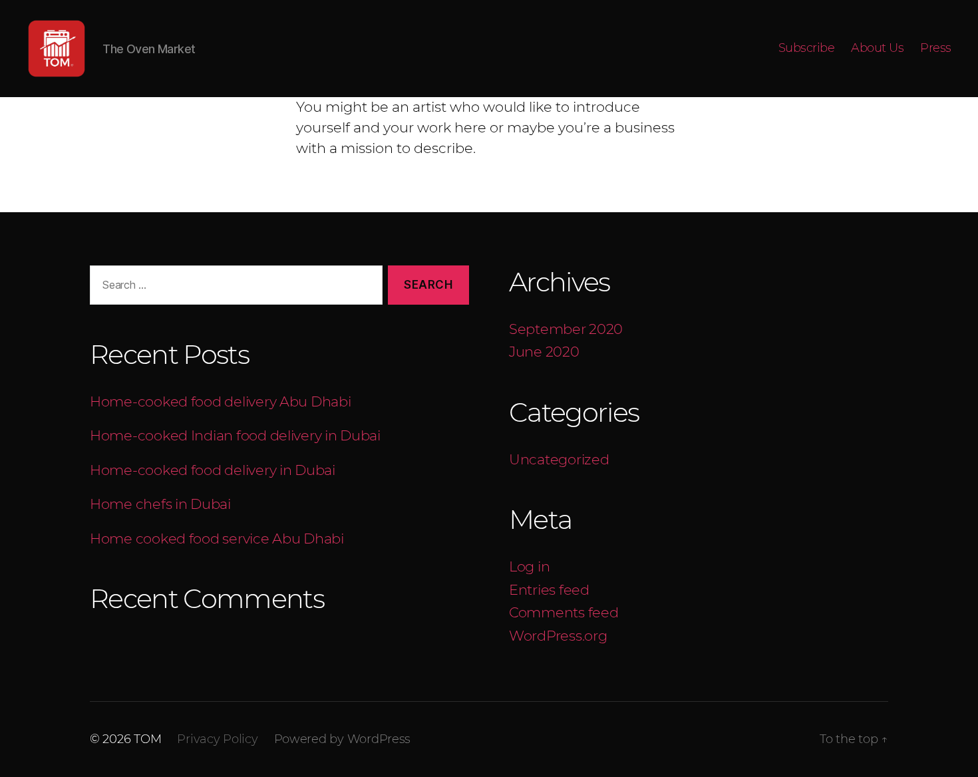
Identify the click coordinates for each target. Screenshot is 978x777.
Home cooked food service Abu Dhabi (217, 538)
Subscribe (806, 48)
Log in (529, 566)
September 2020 (566, 329)
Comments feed (564, 612)
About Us (877, 48)
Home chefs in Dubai (162, 504)
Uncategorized (559, 459)
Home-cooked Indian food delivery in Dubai (237, 435)
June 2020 (544, 351)
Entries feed (549, 589)
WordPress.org (558, 635)
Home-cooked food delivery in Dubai (212, 470)
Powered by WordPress (342, 739)
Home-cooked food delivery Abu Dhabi (220, 401)
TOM (147, 739)
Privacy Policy (217, 739)
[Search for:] (233, 287)
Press (935, 48)
